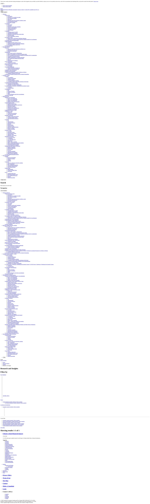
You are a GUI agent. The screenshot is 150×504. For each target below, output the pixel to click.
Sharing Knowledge (11, 177)
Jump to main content (7, 6)
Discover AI (10, 112)
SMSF (9, 93)
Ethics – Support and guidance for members (16, 142)
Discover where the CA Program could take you (16, 48)
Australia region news (12, 173)
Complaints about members (13, 33)
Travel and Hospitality (9, 462)
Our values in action (9, 37)
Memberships (7, 52)
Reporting (9, 123)
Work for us (10, 19)
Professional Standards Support (13, 143)
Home (1, 8)
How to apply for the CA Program (11, 63)
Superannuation (10, 121)
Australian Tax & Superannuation (11, 82)
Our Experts (10, 171)
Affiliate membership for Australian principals (16, 57)
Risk (8, 90)
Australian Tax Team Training (13, 83)
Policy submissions (11, 163)
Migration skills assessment (10, 71)
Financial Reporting (8, 444)
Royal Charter (10, 149)
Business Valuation (11, 91)
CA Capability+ (10, 77)
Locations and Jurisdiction (5, 404)
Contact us (19, 9)
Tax (8, 120)
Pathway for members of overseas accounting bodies (17, 54)
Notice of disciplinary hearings (13, 36)
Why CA (7, 47)
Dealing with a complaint (12, 141)
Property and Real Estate (9, 459)
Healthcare (7, 453)
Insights (6, 156)
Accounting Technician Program (14, 56)
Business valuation (11, 128)
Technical (7, 119)
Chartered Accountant (12, 62)
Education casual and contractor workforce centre (17, 20)
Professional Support (11, 105)
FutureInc (9, 160)
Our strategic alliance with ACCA (14, 44)
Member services (6, 96)
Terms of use (95, 1)
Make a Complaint (8, 486)
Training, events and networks (13, 116)
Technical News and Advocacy (13, 108)
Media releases (10, 169)
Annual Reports (10, 29)
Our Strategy (10, 16)
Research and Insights (12, 157)
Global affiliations (8, 41)
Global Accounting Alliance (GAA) (14, 42)
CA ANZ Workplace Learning (13, 80)
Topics (1, 399)
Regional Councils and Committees (14, 26)
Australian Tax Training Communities (14, 84)
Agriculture (7, 451)
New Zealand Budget (11, 167)
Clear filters (2, 427)
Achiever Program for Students (13, 69)
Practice (6, 449)
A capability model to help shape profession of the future (18, 81)
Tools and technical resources (13, 118)
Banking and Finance (9, 452)
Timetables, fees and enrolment (11, 70)
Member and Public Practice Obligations (12, 146)
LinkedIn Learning (11, 79)
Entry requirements (8, 61)
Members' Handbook (11, 147)
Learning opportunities (12, 78)
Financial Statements (9, 445)
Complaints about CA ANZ (13, 32)
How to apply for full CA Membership (15, 53)
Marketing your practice (12, 135)
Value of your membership (12, 99)
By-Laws (9, 150)
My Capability (30, 9)
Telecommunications (9, 461)
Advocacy (7, 161)
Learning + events (6, 75)
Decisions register (11, 35)
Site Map (5, 480)
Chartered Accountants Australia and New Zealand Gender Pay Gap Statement (22, 39)
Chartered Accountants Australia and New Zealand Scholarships (17, 74)
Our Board (9, 25)
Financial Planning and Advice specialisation (16, 94)
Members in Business (9, 115)
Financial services (11, 125)
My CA (37, 9)
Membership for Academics (13, 60)
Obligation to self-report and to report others (16, 34)
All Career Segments (9, 448)
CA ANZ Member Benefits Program (12, 154)
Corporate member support (12, 117)
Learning (6, 76)
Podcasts (9, 176)
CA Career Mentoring (12, 139)
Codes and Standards (11, 151)
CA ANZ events (11, 87)
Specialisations (8, 89)
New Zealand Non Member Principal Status (16, 58)
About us (4, 14)
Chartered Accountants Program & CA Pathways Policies (15, 72)
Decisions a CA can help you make (14, 17)
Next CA (9, 59)
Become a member (6, 46)
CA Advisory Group (11, 137)
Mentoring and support (9, 136)
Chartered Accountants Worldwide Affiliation (16, 43)
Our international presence (12, 21)
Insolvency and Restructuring (13, 127)
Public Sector (10, 140)
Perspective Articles (11, 158)
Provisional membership (9, 66)
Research (7, 441)
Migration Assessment (13, 9)
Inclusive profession (9, 45)
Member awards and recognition (13, 101)
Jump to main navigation (7, 5)
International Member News (13, 174)
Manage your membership (10, 97)
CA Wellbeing (10, 138)
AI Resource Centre (9, 111)
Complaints (7, 31)
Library (22, 9)
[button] (3, 12)
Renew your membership (12, 98)
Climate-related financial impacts (13, 433)
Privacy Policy (7, 475)
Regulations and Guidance (12, 152)
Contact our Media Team (12, 170)
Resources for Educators (12, 51)
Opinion (9, 159)
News (6, 172)
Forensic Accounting (11, 92)
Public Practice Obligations (13, 153)
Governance (7, 23)
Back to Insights (3, 360)
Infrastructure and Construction (11, 454)
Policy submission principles (13, 343)
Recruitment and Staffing (12, 109)
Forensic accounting (11, 129)
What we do (7, 15)
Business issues (10, 124)
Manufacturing (8, 455)
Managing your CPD (9, 95)
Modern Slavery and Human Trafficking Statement (17, 38)
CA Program (10, 65)
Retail (6, 460)
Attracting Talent (11, 134)
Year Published (3, 374)
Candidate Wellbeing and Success (14, 73)
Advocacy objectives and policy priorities (15, 162)
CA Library (10, 131)
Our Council (10, 24)
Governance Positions (12, 28)
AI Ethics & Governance (12, 113)
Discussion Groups (11, 132)
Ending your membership (12, 100)
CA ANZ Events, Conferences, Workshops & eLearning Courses (17, 85)
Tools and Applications (12, 114)
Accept (2, 3)
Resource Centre (8, 130)
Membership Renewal (4, 9)
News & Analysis (6, 155)
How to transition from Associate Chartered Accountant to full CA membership (22, 55)
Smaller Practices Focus (12, 103)
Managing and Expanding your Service (15, 104)
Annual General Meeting (12, 27)
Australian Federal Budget (12, 166)
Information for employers (12, 50)
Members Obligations (11, 148)
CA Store (26, 9)
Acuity (34, 9)
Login (2, 10)
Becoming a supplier (11, 22)
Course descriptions (8, 64)
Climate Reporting (8, 447)
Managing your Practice (12, 106)
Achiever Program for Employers (14, 67)
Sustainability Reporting (9, 446)
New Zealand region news (12, 175)
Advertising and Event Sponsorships (12, 40)
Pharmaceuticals (8, 458)
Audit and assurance (11, 122)
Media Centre (7, 168)
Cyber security (10, 466)
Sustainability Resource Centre (11, 110)
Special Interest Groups (12, 133)
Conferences (10, 86)
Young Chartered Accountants (13, 144)
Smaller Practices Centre (9, 102)
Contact (5, 483)
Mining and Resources (9, 457)
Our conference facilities (12, 18)
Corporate (7, 450)
